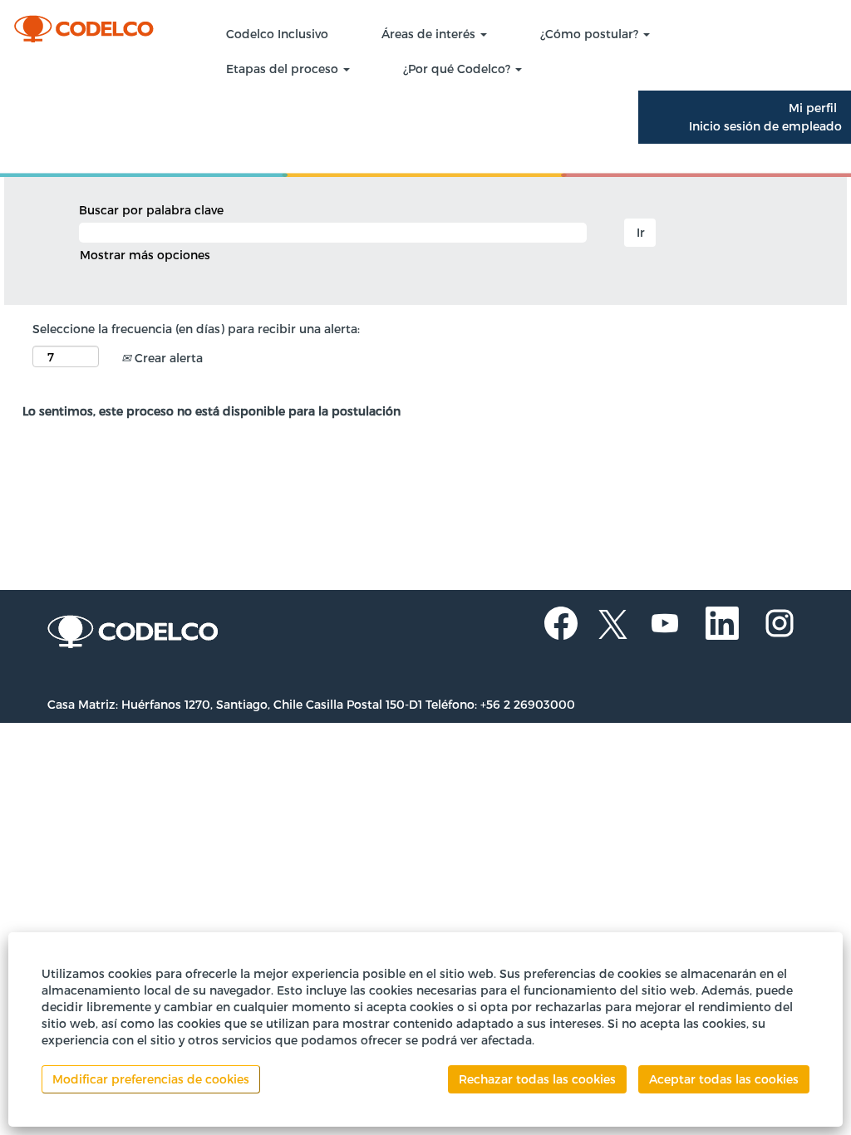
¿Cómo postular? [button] (591, 34)
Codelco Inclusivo (277, 34)
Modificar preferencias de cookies (150, 1079)
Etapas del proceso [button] (284, 68)
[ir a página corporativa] (133, 632)
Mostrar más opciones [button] (145, 255)
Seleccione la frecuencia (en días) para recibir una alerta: (196, 329)
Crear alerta (167, 358)
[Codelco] (96, 25)
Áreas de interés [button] (430, 34)
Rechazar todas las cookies (537, 1079)
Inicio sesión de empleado (765, 126)
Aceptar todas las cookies (724, 1079)
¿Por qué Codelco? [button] (458, 68)
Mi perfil (813, 108)
